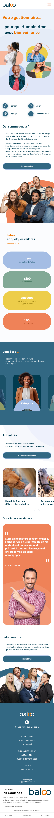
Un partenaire (27, 737)
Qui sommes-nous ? (27, 751)
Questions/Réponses (27, 759)
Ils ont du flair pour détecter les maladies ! (17, 503)
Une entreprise (27, 741)
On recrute (27, 769)
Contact (27, 765)
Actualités (27, 755)
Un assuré (27, 745)
